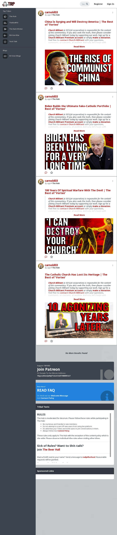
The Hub (56, 15)
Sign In (110, 4)
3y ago (48, 15)
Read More (79, 46)
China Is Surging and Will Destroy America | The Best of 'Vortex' (79, 23)
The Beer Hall (51, 449)
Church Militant (55, 30)
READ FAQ (46, 390)
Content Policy (47, 398)
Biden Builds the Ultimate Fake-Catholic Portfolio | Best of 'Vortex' (78, 107)
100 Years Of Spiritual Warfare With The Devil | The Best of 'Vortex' (78, 192)
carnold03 (51, 12)
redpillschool (89, 457)
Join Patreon (48, 369)
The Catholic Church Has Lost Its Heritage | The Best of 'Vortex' (76, 276)
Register (98, 4)
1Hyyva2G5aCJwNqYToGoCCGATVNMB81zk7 (53, 376)
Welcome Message (59, 395)
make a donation (101, 37)
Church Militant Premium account (65, 37)
